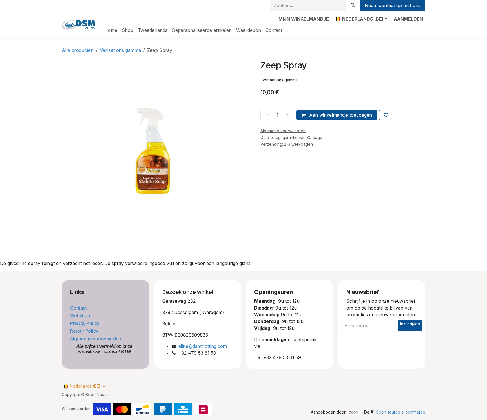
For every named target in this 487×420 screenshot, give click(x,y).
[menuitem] (110, 30)
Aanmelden (408, 19)
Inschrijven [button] (410, 323)
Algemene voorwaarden (96, 338)
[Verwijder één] (266, 115)
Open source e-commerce (400, 412)
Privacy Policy (85, 323)
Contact (79, 308)
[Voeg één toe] (288, 115)
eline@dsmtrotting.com (202, 346)
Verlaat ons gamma (120, 50)
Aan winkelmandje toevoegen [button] (340, 115)
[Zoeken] (353, 5)
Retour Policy (84, 331)
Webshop (80, 315)
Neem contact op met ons (392, 5)
